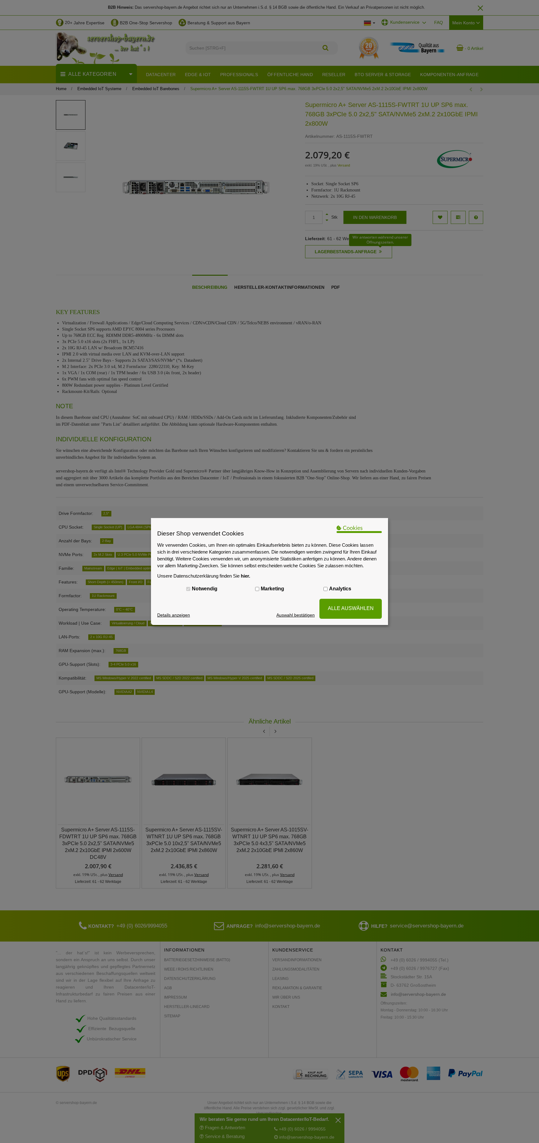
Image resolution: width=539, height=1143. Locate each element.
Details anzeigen (173, 615)
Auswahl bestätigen (295, 615)
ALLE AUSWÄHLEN (351, 608)
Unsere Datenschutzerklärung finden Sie (203, 576)
